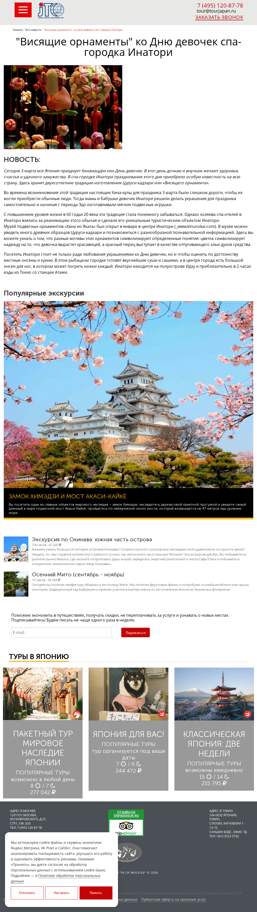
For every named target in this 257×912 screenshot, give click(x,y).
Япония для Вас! (128, 734)
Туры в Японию (39, 657)
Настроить (62, 893)
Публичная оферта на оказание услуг (173, 899)
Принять (96, 893)
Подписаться (136, 633)
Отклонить (27, 893)
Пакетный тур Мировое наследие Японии (43, 748)
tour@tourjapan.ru (216, 11)
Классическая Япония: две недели (214, 743)
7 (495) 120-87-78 (220, 5)
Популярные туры (43, 772)
